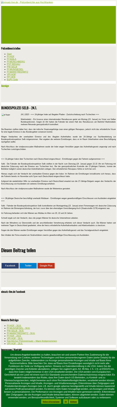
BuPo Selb (11, 42)
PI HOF (10, 11)
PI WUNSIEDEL (13, 28)
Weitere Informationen (51, 401)
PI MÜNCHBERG (13, 18)
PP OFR (10, 38)
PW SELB (10, 25)
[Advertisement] (34, 96)
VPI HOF (10, 35)
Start (9, 7)
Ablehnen (73, 401)
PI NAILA (10, 14)
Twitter (28, 265)
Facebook (10, 265)
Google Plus (46, 265)
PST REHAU (12, 21)
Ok (66, 401)
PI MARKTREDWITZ (15, 31)
